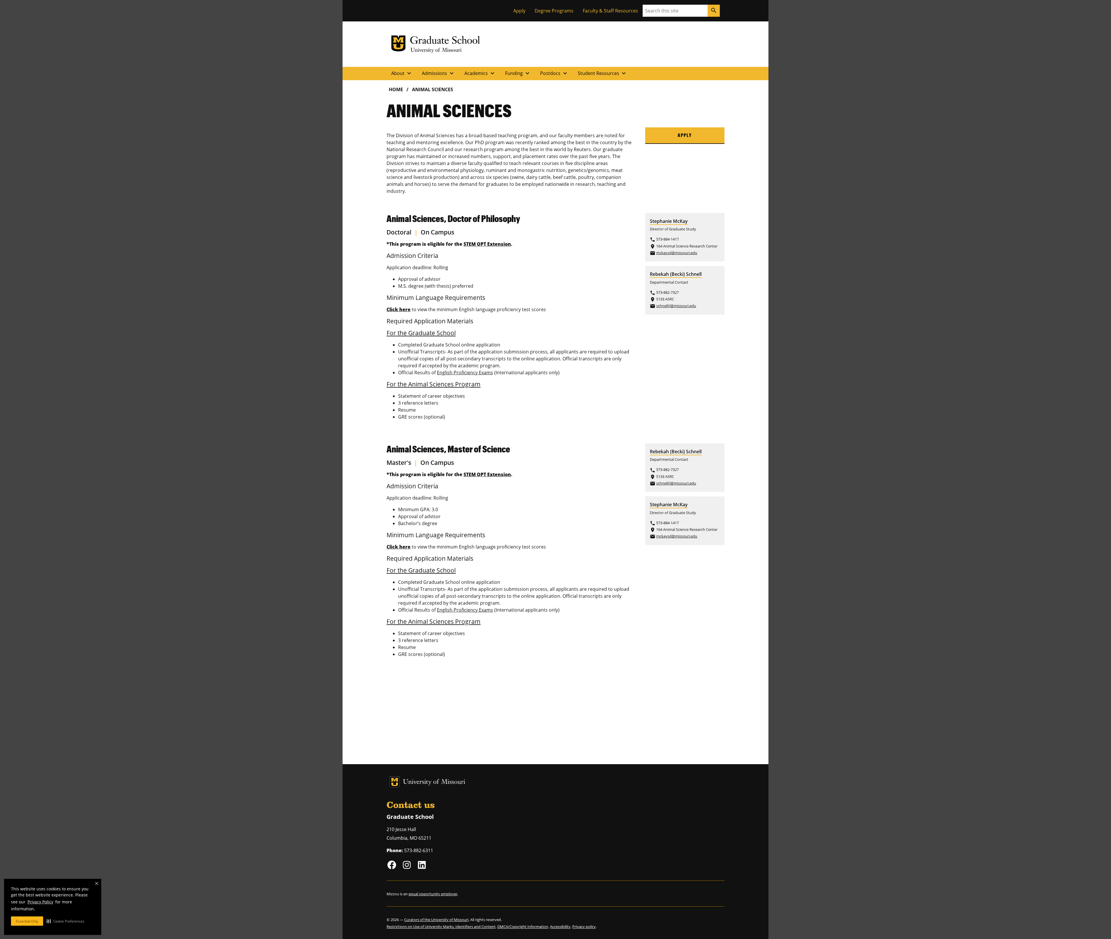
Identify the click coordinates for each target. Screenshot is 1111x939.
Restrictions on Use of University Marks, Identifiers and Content (441, 926)
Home (396, 89)
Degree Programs (554, 11)
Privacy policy (584, 926)
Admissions (438, 73)
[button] (65, 921)
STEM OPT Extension (487, 244)
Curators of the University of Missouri (436, 919)
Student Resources (602, 73)
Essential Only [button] (27, 921)
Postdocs (554, 73)
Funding (518, 73)
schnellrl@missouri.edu (676, 305)
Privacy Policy (40, 902)
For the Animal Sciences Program (434, 384)
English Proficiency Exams (465, 372)
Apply (519, 11)
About (402, 73)
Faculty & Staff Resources (610, 11)
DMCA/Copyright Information (522, 926)
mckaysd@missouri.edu (676, 252)
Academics (480, 73)
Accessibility (560, 926)
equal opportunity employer (433, 893)
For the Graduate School (421, 333)
